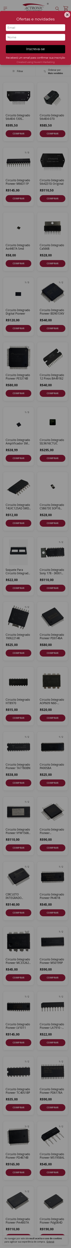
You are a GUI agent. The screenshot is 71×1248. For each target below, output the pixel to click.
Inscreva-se (35, 49)
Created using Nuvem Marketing (36, 62)
